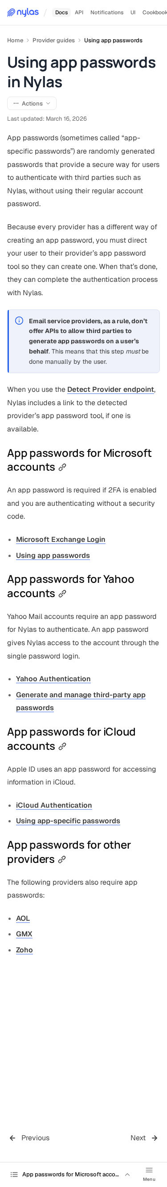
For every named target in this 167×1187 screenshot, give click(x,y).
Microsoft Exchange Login (61, 539)
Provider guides (54, 40)
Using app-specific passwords (68, 820)
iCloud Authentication (54, 805)
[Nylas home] (23, 12)
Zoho (24, 950)
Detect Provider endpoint (110, 389)
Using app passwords (113, 40)
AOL (23, 918)
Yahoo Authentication (53, 678)
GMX (24, 934)
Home (15, 40)
